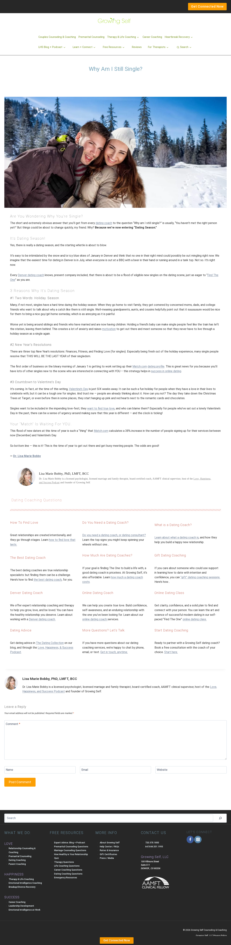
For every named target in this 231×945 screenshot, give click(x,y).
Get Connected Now (116, 940)
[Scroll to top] (8, 934)
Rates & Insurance (109, 850)
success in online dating (166, 371)
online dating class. (195, 619)
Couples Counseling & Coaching (57, 37)
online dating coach (95, 619)
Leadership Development (21, 906)
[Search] (220, 818)
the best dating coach (48, 579)
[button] (184, 47)
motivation (109, 329)
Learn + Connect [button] (82, 47)
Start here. (171, 652)
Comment (13, 724)
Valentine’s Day (78, 389)
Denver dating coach (31, 275)
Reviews (137, 47)
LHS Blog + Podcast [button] (50, 47)
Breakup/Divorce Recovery (22, 887)
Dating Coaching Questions (36, 500)
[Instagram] (198, 839)
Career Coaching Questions (68, 870)
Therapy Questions (64, 862)
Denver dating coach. (42, 619)
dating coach (104, 223)
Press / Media (107, 858)
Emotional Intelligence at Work (24, 910)
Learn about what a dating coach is (176, 537)
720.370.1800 (152, 842)
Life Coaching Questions (67, 866)
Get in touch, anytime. (114, 652)
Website (162, 769)
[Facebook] (190, 839)
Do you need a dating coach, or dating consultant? (114, 535)
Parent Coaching (17, 864)
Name (9, 769)
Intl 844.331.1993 (154, 846)
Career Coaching (152, 37)
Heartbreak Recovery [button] (177, 37)
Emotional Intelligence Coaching (25, 883)
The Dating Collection (50, 643)
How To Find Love (24, 522)
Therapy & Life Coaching (21, 879)
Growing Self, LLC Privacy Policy (211, 935)
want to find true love (101, 408)
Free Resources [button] (112, 47)
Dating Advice (21, 630)
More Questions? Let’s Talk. (103, 630)
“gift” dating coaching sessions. (200, 577)
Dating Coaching (17, 860)
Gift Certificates (108, 854)
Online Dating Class (169, 593)
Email (84, 769)
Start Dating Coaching (171, 630)
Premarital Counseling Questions (71, 846)
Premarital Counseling (91, 37)
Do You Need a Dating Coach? (105, 522)
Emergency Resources (65, 877)
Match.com (139, 366)
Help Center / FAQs (109, 846)
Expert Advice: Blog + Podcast (69, 842)
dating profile (156, 366)
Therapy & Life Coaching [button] (121, 37)
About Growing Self (110, 842)
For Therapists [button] (156, 47)
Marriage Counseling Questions (70, 850)
